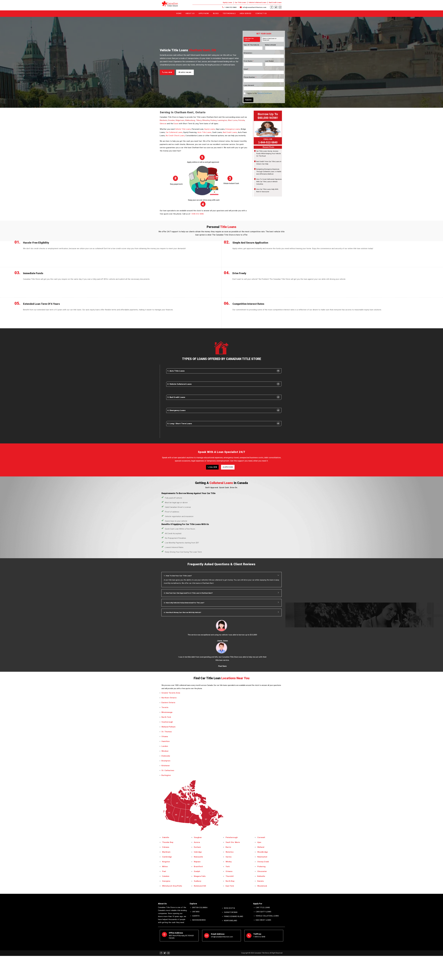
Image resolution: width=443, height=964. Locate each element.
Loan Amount (249, 85)
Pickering (261, 844)
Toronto (165, 685)
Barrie (228, 825)
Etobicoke (166, 734)
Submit (248, 100)
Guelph (197, 849)
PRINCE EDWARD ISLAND (233, 894)
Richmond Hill (200, 864)
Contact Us (261, 13)
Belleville (261, 854)
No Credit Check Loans (175, 136)
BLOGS (216, 13)
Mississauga (167, 690)
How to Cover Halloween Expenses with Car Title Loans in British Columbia (269, 181)
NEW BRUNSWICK (199, 898)
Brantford (198, 844)
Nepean (197, 839)
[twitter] (275, 7)
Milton (165, 844)
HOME (178, 13)
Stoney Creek (263, 839)
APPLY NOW (228, 467)
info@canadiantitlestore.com (254, 7)
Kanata (260, 859)
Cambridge (167, 835)
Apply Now (204, 13)
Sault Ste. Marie (233, 820)
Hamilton (166, 719)
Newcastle (198, 835)
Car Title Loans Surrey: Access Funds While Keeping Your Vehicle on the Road (268, 153)
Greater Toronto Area (171, 671)
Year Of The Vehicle (251, 45)
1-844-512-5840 (230, 7)
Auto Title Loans (204, 132)
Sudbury (197, 859)
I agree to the (259, 93)
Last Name (269, 61)
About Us (190, 13)
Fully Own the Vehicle (249, 39)
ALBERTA (196, 894)
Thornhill (230, 854)
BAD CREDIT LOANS (263, 898)
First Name (248, 61)
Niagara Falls (200, 854)
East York (230, 864)
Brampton (166, 738)
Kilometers (248, 53)
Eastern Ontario (168, 680)
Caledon (165, 854)
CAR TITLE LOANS (263, 885)
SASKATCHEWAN (230, 890)
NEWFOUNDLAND (230, 898)
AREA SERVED (245, 13)
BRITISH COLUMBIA (199, 885)
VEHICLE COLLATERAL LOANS (267, 894)
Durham (197, 825)
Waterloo (229, 830)
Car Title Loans (240, 2)
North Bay (230, 859)
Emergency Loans (232, 129)
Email (246, 69)
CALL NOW (168, 72)
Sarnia (228, 835)
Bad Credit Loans (275, 2)
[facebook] (271, 7)
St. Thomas (167, 709)
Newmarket (262, 835)
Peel (164, 849)
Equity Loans (227, 2)
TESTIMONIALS (229, 13)
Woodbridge (262, 830)
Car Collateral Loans (174, 132)
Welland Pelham (168, 704)
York (228, 844)
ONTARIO (196, 889)
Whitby (229, 839)
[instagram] (280, 7)
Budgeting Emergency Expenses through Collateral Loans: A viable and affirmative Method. (268, 171)
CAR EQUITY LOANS (263, 889)
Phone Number (250, 77)
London (165, 724)
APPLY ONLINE (185, 72)
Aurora (197, 820)
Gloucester (262, 849)
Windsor (165, 729)
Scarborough (167, 700)
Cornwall (261, 815)
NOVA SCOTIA (229, 886)
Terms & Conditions (264, 93)
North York (166, 695)
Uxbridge (198, 830)
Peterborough (232, 815)
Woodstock (262, 864)
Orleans (229, 849)
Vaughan (198, 815)
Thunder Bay (167, 820)
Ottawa (165, 714)
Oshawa (165, 825)
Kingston (166, 839)
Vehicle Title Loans (183, 129)
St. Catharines (168, 748)
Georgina (166, 859)
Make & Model (270, 45)
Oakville (165, 815)
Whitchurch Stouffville (172, 864)
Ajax (259, 820)
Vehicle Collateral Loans (257, 2)
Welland (260, 825)
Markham (166, 830)
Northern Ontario (169, 675)
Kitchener (166, 743)
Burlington (166, 753)
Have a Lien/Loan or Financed (270, 39)
